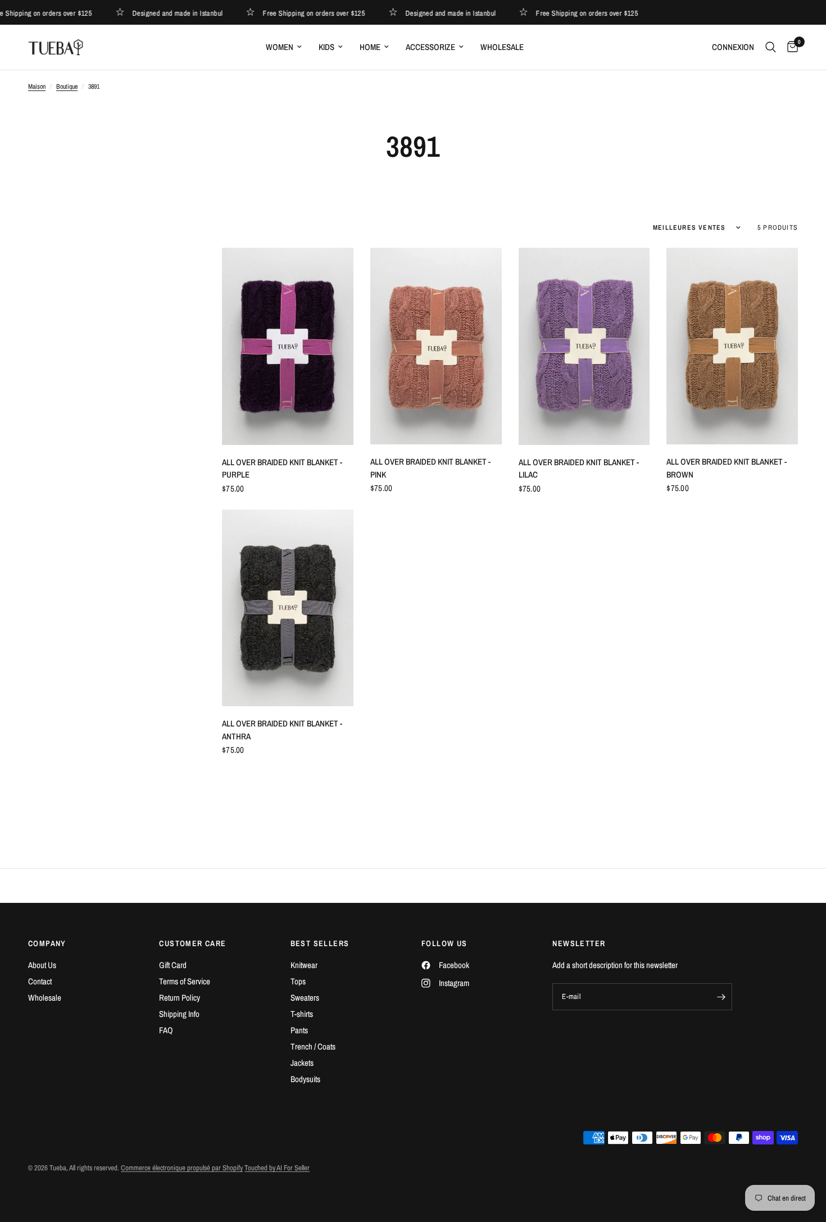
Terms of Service (184, 981)
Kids (326, 47)
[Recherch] (771, 47)
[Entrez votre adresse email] (721, 996)
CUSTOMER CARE (192, 943)
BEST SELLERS (320, 943)
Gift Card (173, 965)
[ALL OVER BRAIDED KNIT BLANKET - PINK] (436, 346)
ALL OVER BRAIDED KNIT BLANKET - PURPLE (282, 468)
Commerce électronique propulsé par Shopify (182, 1168)
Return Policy (179, 997)
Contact (40, 981)
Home (370, 47)
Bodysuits (305, 1079)
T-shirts (302, 1014)
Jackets (302, 1063)
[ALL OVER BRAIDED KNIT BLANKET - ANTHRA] (287, 608)
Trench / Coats (313, 1046)
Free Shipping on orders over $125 (300, 12)
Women (279, 47)
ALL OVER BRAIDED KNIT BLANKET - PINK (430, 468)
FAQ (166, 1030)
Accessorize (430, 47)
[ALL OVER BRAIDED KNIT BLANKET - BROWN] (732, 346)
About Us (42, 965)
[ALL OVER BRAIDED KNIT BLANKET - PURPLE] (287, 346)
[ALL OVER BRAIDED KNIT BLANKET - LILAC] (584, 346)
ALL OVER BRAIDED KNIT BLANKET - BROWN (726, 468)
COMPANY (47, 943)
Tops (298, 981)
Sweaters (305, 997)
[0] (790, 47)
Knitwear (304, 965)
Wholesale (502, 47)
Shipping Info (179, 1014)
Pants (299, 1030)
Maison (37, 86)
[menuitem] (283, 47)
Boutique (67, 86)
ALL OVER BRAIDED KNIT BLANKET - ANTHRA (282, 729)
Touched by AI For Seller (277, 1168)
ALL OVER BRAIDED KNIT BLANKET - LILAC (579, 468)
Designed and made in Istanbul (163, 12)
